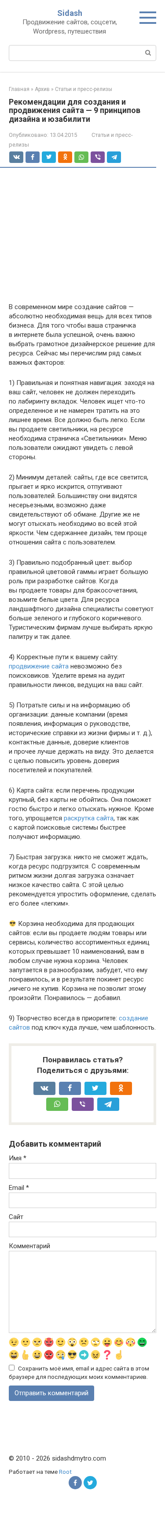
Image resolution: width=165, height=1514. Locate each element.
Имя (17, 1158)
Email (19, 1188)
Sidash (69, 13)
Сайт (16, 1217)
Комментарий (29, 1246)
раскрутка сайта (89, 818)
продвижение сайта (39, 666)
